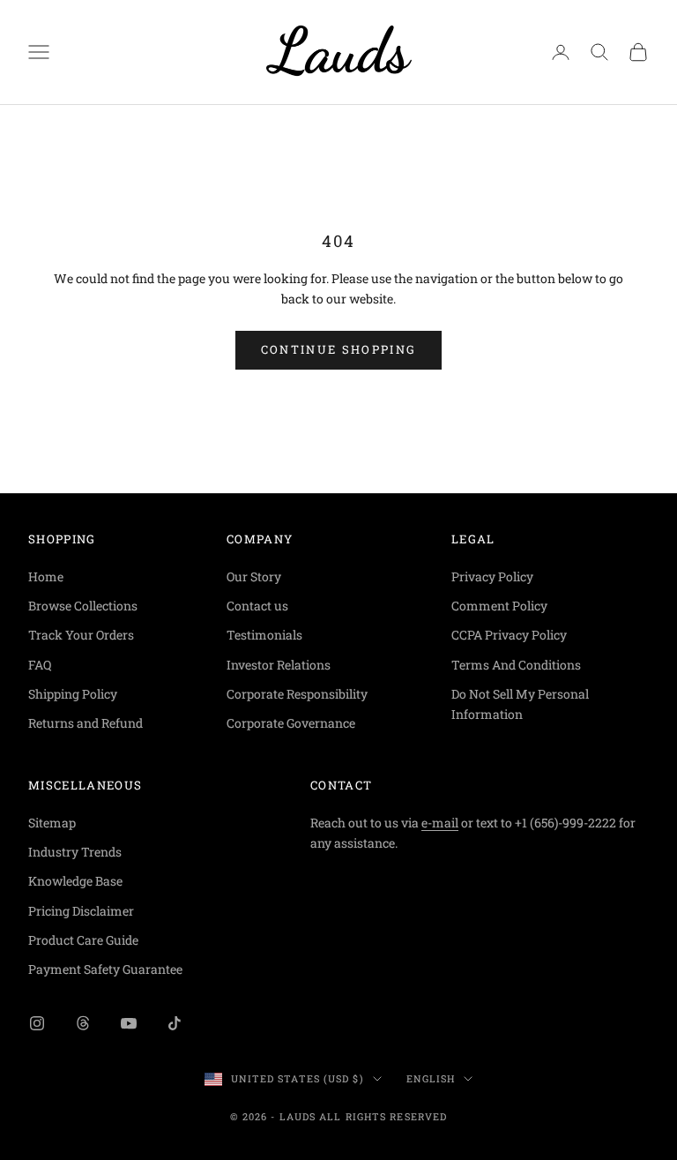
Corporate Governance (291, 723)
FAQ (39, 664)
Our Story (254, 576)
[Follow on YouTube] (129, 1023)
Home (45, 576)
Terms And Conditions (516, 664)
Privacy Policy (492, 576)
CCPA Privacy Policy (509, 634)
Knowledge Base (75, 880)
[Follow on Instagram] (37, 1023)
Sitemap (52, 822)
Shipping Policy (72, 693)
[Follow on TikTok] (174, 1023)
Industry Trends (75, 851)
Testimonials (264, 634)
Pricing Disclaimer (81, 910)
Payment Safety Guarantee (105, 969)
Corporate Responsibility (297, 693)
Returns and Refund (85, 723)
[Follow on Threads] (83, 1023)
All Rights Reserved (383, 1116)
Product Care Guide (83, 940)
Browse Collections (83, 605)
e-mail (439, 822)
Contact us (257, 605)
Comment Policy (499, 605)
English (431, 1078)
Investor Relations (279, 664)
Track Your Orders (81, 634)
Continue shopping (339, 349)
